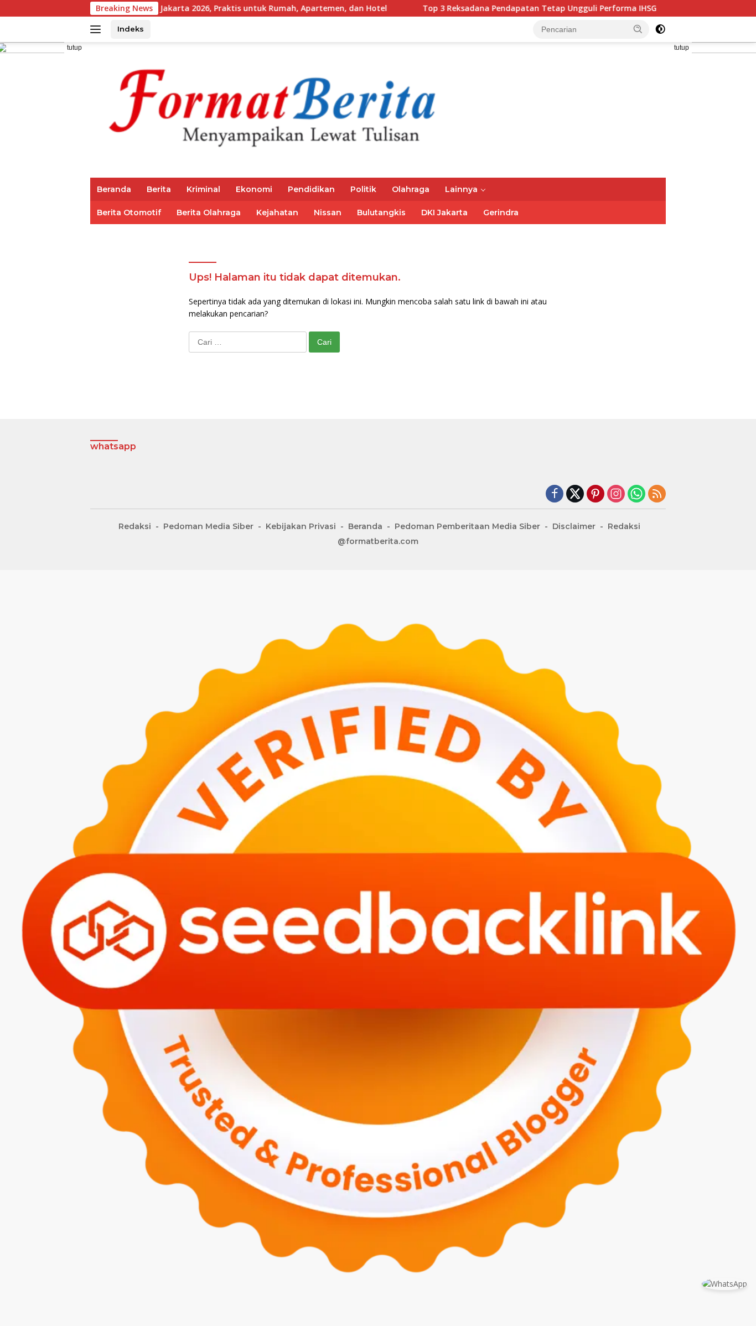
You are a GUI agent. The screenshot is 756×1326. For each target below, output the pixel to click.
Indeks (130, 28)
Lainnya (461, 189)
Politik (363, 189)
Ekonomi (254, 189)
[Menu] (97, 29)
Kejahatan (277, 212)
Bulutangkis (381, 212)
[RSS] (657, 494)
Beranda (114, 189)
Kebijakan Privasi (301, 526)
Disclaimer (574, 526)
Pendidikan (311, 189)
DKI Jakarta (444, 212)
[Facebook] (554, 494)
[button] (638, 29)
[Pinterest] (595, 494)
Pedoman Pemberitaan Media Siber (467, 526)
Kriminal (203, 189)
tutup (74, 47)
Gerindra (501, 212)
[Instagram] (616, 494)
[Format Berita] (289, 108)
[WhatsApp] (636, 494)
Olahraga (410, 189)
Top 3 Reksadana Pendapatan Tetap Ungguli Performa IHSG (487, 8)
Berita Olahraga (209, 212)
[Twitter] (575, 494)
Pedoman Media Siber (208, 526)
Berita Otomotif (129, 212)
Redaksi (134, 526)
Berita (159, 189)
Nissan (327, 212)
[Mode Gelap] (660, 29)
